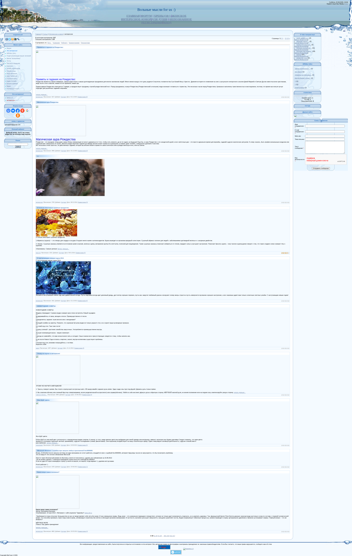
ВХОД (167, 22)
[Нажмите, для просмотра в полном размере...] (56, 236)
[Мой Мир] (15, 39)
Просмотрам (85, 43)
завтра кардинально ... (302, 68)
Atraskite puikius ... (302, 41)
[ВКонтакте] (6, 39)
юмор (9, 98)
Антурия (63, 97)
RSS (346, 4)
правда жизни (299, 87)
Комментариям (74, 43)
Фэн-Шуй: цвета (43, 400)
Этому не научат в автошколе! (48, 353)
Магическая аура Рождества (47, 102)
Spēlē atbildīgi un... (302, 38)
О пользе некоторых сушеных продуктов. (53, 208)
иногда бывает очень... (303, 78)
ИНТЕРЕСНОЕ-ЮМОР (136, 19)
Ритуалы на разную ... (304, 48)
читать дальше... (42, 94)
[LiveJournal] (18, 39)
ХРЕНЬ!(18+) (162, 15)
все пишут (298, 72)
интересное (11, 100)
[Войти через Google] (27, 110)
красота (38, 252)
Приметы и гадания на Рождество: (50, 47)
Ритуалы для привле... (304, 51)
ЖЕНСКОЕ (179, 15)
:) (37, 156)
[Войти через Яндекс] (22, 111)
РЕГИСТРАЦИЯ (151, 22)
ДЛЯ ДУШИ (159, 19)
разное (298, 54)
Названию (56, 43)
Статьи (45, 34)
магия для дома (301, 58)
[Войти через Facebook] (18, 111)
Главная (38, 34)
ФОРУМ (146, 15)
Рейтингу (64, 43)
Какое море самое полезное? (48, 472)
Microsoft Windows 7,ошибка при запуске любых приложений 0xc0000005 (65, 450)
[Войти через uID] (8, 111)
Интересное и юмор (56, 34)
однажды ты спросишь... (303, 75)
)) (295, 81)
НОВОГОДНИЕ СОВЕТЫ (46, 306)
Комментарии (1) (83, 466)
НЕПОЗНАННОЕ (180, 19)
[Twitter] (9, 39)
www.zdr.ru (88, 513)
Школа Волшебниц (301, 40)
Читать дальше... (63, 249)
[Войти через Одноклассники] (18, 115)
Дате (49, 43)
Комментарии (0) (83, 97)
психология (39, 445)
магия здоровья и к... (303, 44)
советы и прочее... (41, 394)
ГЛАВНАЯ (133, 15)
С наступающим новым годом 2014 (50, 258)
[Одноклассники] (12, 39)
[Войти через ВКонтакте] (13, 111)
